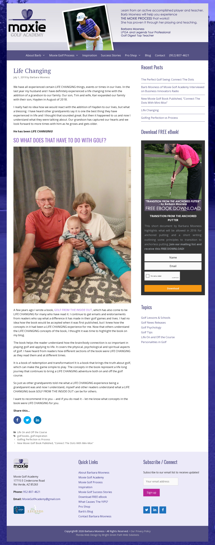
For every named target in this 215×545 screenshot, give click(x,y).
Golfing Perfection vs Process (33, 439)
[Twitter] (146, 509)
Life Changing (150, 110)
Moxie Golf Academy (91, 477)
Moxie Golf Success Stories (95, 492)
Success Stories (111, 55)
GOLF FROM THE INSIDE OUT (73, 310)
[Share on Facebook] (17, 420)
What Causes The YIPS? (93, 502)
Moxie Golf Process (61, 55)
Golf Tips (147, 332)
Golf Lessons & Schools (155, 318)
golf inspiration (38, 435)
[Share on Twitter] (27, 420)
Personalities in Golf (153, 342)
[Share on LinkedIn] (37, 420)
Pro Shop (131, 55)
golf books (23, 435)
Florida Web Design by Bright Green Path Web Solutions (107, 534)
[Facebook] (162, 509)
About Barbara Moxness (93, 472)
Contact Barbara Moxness (94, 516)
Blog (148, 55)
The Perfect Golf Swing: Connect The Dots (167, 79)
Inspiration (89, 55)
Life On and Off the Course (32, 432)
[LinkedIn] (154, 509)
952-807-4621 (31, 492)
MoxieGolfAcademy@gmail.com (41, 499)
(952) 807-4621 (179, 55)
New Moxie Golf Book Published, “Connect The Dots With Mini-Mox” (55, 443)
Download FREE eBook (92, 497)
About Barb (33, 55)
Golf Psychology (151, 327)
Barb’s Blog (85, 511)
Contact (160, 55)
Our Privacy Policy (140, 531)
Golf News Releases (153, 322)
